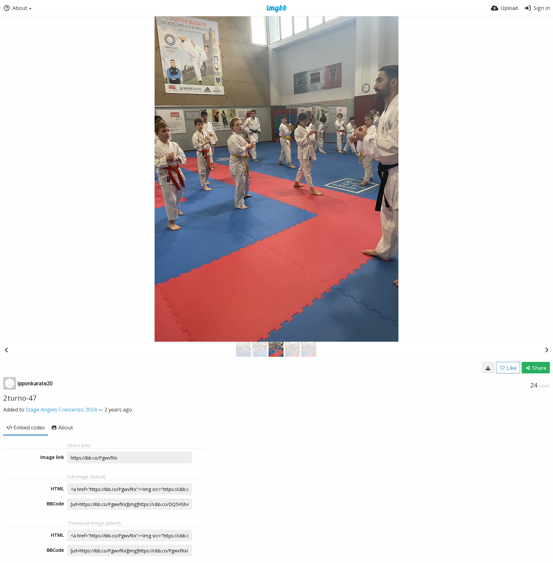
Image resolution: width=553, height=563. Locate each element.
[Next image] (546, 349)
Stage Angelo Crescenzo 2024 (61, 409)
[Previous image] (6, 349)
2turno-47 (20, 398)
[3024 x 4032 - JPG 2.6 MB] (488, 367)
